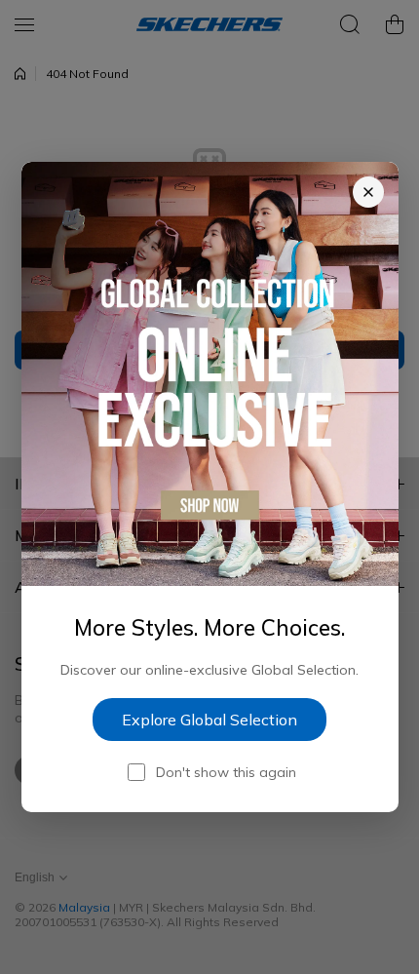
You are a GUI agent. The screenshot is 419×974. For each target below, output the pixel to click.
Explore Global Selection (209, 719)
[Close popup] (368, 192)
